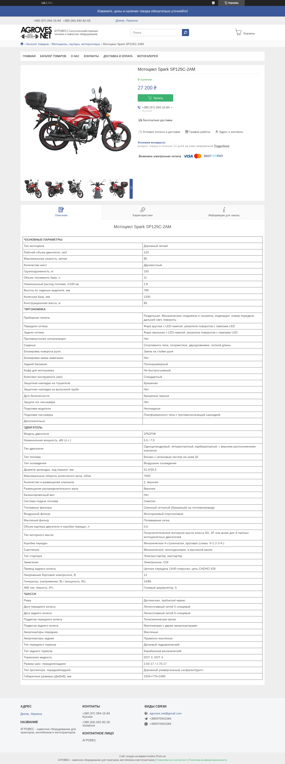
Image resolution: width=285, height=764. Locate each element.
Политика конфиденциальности (208, 760)
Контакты (91, 56)
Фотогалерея (147, 56)
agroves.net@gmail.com (166, 713)
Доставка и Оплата (117, 56)
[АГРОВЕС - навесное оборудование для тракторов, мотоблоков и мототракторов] (36, 32)
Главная (29, 56)
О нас (75, 56)
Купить (158, 98)
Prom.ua (161, 756)
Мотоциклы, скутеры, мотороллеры (76, 44)
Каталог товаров (37, 44)
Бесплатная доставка (157, 120)
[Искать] (185, 32)
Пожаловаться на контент (171, 760)
